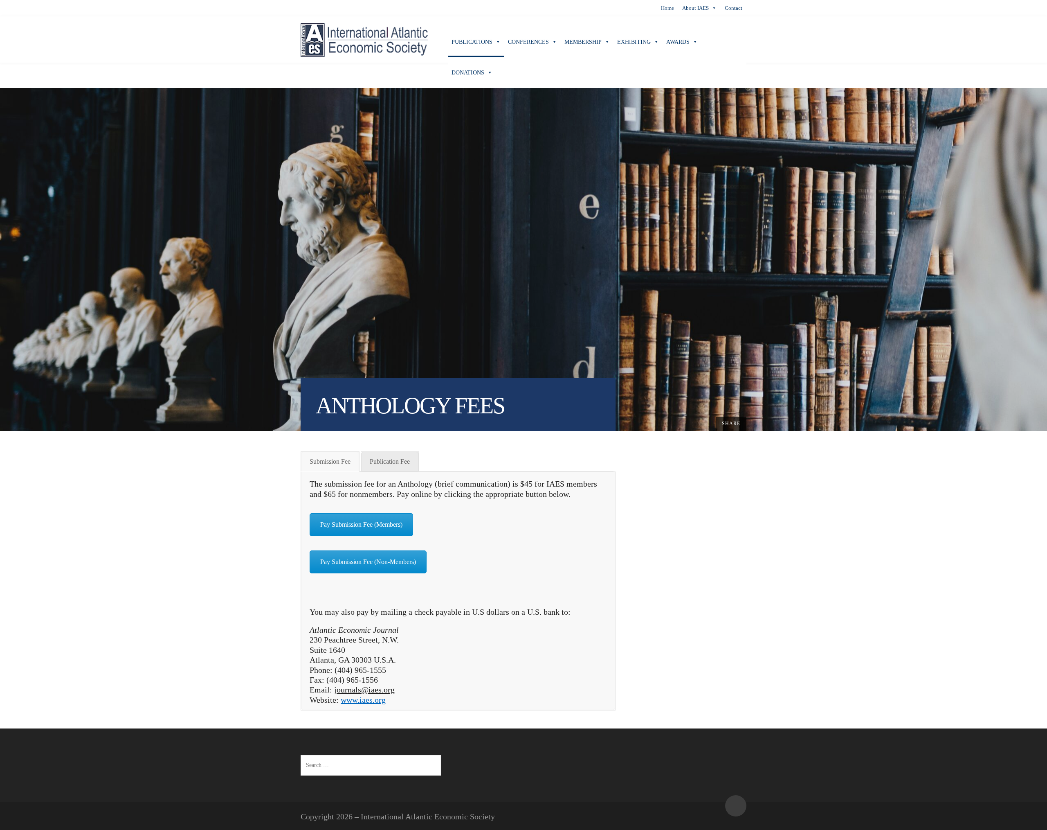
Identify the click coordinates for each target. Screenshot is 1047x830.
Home (667, 8)
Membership (583, 42)
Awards (678, 42)
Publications (472, 42)
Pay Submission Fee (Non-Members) (368, 561)
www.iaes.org (363, 699)
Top (735, 805)
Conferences (528, 42)
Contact (733, 8)
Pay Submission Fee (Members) (361, 524)
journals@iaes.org (364, 689)
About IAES (695, 8)
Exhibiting (634, 42)
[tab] (330, 461)
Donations (468, 73)
